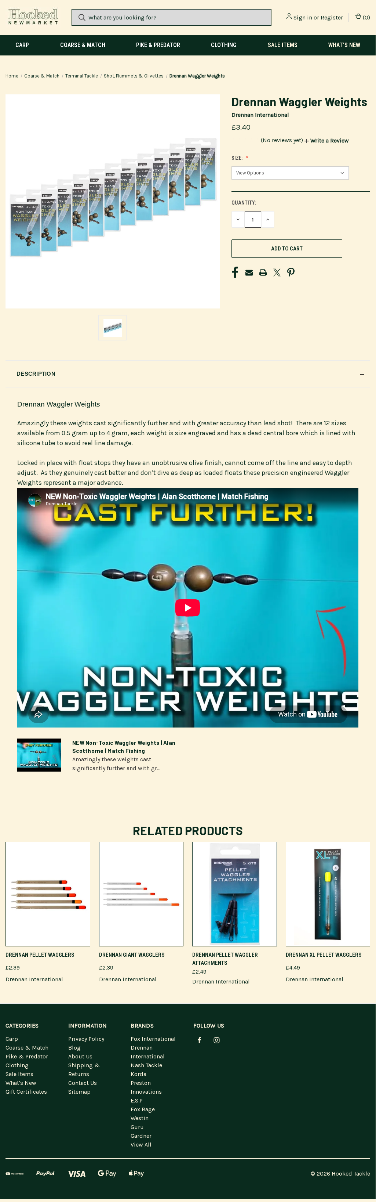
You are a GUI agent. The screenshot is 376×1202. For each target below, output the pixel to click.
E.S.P (137, 1100)
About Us (80, 1056)
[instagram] (216, 1040)
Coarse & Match (82, 44)
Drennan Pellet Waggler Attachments (225, 959)
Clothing (224, 44)
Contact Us (82, 1082)
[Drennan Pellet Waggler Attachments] (234, 894)
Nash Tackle (146, 1065)
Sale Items (282, 44)
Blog (74, 1047)
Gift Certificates (26, 1091)
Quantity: (243, 203)
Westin (140, 1118)
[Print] (263, 272)
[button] (326, 140)
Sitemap (79, 1091)
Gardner (141, 1135)
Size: (237, 158)
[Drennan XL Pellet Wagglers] (328, 894)
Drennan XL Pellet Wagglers (324, 955)
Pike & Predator (158, 44)
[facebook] (199, 1040)
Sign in (302, 17)
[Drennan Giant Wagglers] (141, 894)
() (365, 17)
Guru (137, 1126)
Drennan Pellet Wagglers (40, 955)
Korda (138, 1074)
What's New (344, 44)
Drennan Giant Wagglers (132, 955)
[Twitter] (277, 272)
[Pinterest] (291, 272)
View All (141, 1144)
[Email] (249, 272)
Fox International (153, 1038)
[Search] (82, 17)
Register (332, 17)
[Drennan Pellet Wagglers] (48, 894)
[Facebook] (235, 272)
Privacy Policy (86, 1038)
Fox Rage (143, 1109)
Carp (22, 44)
